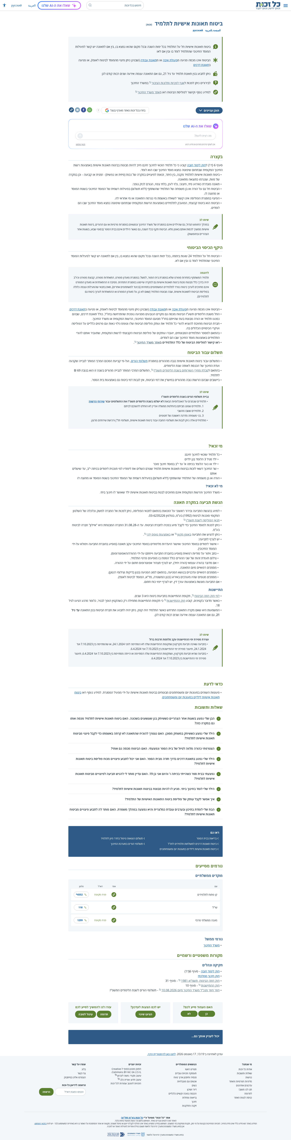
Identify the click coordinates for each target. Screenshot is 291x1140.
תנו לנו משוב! (245, 1089)
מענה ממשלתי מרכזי (206, 920)
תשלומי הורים (139, 361)
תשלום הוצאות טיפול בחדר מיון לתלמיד (122, 838)
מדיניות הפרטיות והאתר (240, 1081)
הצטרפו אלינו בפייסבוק (75, 1077)
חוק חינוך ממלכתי (209, 976)
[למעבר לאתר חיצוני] (113, 894)
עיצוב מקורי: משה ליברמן (129, 1075)
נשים (194, 1085)
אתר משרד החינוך (149, 92)
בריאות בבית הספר (207, 838)
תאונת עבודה (148, 60)
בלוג (84, 1069)
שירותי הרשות (97, 401)
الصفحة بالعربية (213, 30)
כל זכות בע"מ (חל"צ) (132, 1117)
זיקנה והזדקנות (189, 1105)
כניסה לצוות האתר (243, 1097)
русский (16, 5)
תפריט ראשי (191, 1069)
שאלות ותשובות (244, 1073)
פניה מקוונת (100, 894)
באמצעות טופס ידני (158, 534)
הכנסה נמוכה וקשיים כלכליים (183, 1093)
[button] (285, 5)
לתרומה (248, 1093)
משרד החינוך (212, 945)
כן (206, 1014)
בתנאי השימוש (40, 1123)
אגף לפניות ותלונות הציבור (168, 83)
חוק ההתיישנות (176, 601)
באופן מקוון (184, 534)
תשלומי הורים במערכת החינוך (127, 844)
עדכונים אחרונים (244, 1085)
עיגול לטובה (85, 1014)
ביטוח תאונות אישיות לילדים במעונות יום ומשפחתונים (188, 849)
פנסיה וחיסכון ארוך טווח (185, 1077)
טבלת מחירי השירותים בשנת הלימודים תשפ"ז (181, 370)
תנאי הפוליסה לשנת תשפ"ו (203, 520)
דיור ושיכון (192, 1089)
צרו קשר (82, 1073)
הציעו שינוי (145, 1014)
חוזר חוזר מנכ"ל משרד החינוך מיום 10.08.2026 (190, 990)
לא (189, 1014)
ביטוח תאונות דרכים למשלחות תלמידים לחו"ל (192, 844)
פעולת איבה (170, 60)
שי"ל (214, 907)
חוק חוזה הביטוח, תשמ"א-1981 (200, 981)
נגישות (249, 1077)
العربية (32, 5)
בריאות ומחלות (189, 1097)
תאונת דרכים (201, 65)
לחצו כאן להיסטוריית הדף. (161, 1054)
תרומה (104, 1014)
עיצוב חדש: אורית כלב (130, 1079)
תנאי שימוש (80, 144)
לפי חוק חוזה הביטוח (207, 596)
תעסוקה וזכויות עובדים (186, 1073)
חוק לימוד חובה (196, 165)
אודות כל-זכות (245, 1069)
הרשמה (46, 1091)
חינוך (194, 1101)
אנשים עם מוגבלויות (187, 1081)
